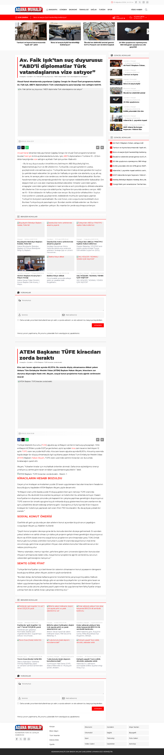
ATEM (20, 458)
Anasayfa (23, 76)
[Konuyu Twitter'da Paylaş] (23, 147)
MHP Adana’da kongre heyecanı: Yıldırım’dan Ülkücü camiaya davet (132, 129)
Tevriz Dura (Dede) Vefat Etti (29, 659)
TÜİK (44, 445)
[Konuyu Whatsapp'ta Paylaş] (27, 147)
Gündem (30, 76)
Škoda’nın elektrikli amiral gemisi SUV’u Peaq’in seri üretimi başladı (65, 43)
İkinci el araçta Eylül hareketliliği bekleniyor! (49, 17)
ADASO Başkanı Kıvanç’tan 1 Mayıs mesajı (29, 277)
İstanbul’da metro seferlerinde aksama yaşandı (60, 243)
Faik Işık (28, 156)
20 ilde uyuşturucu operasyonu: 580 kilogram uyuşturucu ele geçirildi (99, 44)
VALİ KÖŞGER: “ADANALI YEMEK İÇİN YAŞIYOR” (90, 277)
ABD (65, 156)
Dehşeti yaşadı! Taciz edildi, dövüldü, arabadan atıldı (89, 660)
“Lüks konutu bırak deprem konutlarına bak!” (58, 660)
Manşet (20, 239)
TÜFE (24, 451)
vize (35, 159)
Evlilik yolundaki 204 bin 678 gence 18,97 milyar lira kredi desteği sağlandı (133, 44)
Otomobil (132, 79)
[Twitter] (139, 2)
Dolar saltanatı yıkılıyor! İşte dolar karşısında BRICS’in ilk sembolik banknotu (88, 627)
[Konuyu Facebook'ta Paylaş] (19, 147)
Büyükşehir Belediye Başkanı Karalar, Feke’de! (29, 243)
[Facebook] (136, 2)
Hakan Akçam (38, 458)
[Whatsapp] (147, 2)
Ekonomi (126, 88)
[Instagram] (143, 2)
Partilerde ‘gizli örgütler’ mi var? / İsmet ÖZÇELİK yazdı (29, 626)
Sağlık (125, 125)
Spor (25, 656)
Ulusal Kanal (22, 153)
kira (73, 448)
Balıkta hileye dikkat (55, 276)
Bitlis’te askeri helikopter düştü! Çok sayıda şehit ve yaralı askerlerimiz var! (60, 627)
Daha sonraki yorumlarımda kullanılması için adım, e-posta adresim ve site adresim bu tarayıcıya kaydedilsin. (61, 320)
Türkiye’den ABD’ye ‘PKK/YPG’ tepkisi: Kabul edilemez (90, 243)
